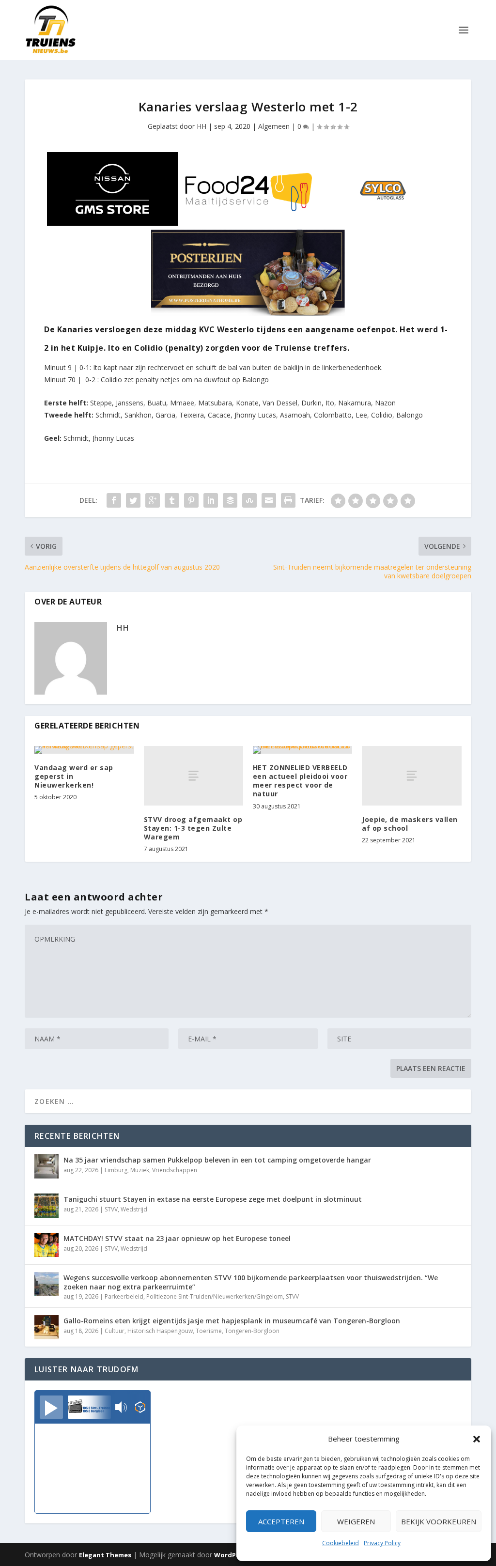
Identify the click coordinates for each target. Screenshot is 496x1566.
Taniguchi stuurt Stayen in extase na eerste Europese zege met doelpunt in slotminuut (212, 1199)
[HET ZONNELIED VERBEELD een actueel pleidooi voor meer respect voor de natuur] (302, 750)
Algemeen (274, 126)
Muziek (139, 1170)
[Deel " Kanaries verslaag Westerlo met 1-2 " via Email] (269, 500)
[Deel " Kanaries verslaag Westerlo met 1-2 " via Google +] (152, 500)
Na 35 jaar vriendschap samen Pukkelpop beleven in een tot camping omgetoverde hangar (217, 1159)
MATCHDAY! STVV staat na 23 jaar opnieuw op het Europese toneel (177, 1238)
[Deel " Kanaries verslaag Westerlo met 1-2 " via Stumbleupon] (249, 500)
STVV (111, 1209)
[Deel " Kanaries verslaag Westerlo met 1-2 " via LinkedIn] (210, 500)
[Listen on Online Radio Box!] (140, 1408)
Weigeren (356, 1521)
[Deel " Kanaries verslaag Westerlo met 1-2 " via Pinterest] (191, 500)
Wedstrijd (134, 1209)
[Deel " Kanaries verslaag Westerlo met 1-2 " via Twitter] (133, 500)
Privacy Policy (382, 1543)
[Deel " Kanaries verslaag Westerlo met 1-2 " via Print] (288, 500)
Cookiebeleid (340, 1543)
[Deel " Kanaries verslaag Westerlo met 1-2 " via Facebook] (114, 500)
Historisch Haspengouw (160, 1331)
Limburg (116, 1170)
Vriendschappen (174, 1170)
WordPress (231, 1554)
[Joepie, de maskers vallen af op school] (411, 776)
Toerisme (209, 1331)
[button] (476, 1439)
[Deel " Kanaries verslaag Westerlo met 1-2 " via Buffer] (230, 500)
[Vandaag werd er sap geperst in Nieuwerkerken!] (84, 750)
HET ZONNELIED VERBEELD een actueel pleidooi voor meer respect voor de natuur (300, 781)
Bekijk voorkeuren (438, 1521)
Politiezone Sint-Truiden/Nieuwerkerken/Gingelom (214, 1296)
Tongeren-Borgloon (252, 1331)
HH (201, 126)
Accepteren (281, 1521)
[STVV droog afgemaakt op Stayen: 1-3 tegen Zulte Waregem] (193, 776)
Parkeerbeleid (124, 1296)
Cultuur (114, 1331)
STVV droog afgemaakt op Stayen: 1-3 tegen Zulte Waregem (193, 828)
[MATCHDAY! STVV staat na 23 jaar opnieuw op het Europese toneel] (46, 1245)
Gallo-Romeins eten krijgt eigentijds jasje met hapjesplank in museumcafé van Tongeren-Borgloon (231, 1320)
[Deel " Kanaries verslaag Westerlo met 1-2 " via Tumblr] (172, 500)
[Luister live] (51, 1407)
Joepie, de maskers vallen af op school (410, 824)
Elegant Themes (105, 1554)
